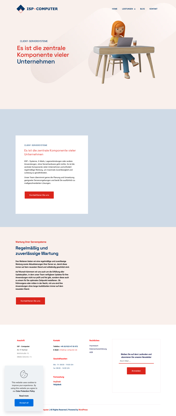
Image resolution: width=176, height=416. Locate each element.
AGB (91, 352)
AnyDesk (57, 381)
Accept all (24, 402)
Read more (24, 396)
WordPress (83, 410)
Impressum (93, 346)
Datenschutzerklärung (98, 349)
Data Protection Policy (25, 391)
